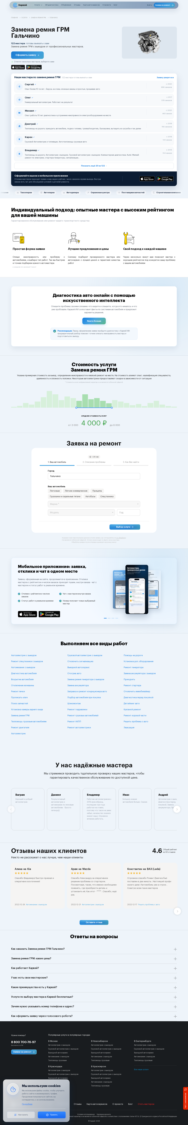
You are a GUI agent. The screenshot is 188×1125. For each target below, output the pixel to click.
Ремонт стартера (132, 685)
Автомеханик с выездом (23, 667)
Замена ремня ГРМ (20, 716)
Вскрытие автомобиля (22, 679)
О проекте (106, 5)
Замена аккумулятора (78, 685)
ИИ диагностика (51, 5)
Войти (149, 5)
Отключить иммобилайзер (137, 692)
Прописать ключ (19, 698)
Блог (115, 5)
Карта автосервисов (91, 5)
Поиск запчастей (19, 704)
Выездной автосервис (78, 667)
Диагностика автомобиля (24, 673)
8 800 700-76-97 (23, 1042)
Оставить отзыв (94, 922)
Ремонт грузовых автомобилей (82, 716)
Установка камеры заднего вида (27, 710)
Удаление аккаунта (104, 1114)
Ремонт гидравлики (77, 710)
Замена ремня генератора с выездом (85, 679)
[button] (27, 55)
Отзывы (77, 5)
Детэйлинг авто (132, 704)
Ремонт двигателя (20, 728)
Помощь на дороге (133, 655)
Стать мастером (146, 1104)
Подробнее (27, 1104)
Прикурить (129, 679)
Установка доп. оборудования (138, 661)
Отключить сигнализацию (80, 661)
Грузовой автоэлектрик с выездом (84, 655)
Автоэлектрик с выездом (23, 655)
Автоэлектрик (18, 734)
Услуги (37, 5)
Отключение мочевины (22, 685)
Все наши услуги (141, 1069)
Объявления (66, 5)
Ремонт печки (18, 692)
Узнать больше (94, 321)
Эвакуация (129, 728)
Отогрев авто (74, 673)
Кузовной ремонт (132, 710)
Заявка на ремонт (162, 5)
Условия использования (86, 1114)
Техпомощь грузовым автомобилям (28, 722)
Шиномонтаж (74, 704)
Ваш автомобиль (56, 487)
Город (51, 471)
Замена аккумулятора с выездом (140, 673)
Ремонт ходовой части (135, 716)
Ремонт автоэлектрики (79, 728)
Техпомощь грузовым (57, 1060)
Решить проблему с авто (136, 722)
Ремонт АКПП (74, 722)
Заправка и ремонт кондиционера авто (87, 692)
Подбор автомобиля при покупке (84, 698)
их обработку (121, 538)
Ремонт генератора (133, 667)
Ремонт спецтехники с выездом (27, 661)
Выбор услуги (123, 527)
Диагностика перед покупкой (138, 698)
